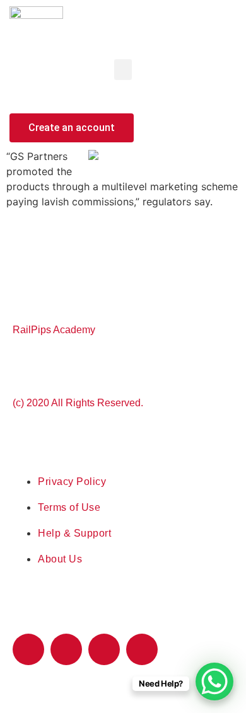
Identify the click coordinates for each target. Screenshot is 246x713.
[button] (123, 69)
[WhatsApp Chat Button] (214, 681)
